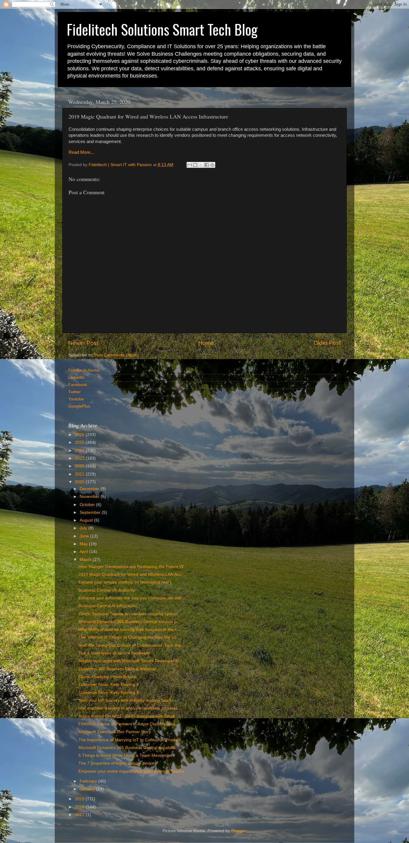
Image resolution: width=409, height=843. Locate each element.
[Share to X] (201, 165)
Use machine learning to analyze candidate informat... (129, 708)
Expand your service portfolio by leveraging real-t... (126, 582)
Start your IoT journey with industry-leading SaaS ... (127, 700)
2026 (80, 434)
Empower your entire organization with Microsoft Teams (131, 771)
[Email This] (190, 165)
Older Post (327, 343)
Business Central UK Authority (106, 590)
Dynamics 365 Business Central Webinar (117, 669)
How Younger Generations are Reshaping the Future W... (132, 566)
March (86, 560)
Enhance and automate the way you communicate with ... (132, 598)
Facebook (77, 384)
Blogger (238, 831)
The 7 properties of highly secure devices (117, 763)
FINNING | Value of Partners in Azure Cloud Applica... (128, 724)
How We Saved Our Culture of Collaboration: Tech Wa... (131, 645)
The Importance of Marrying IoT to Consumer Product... (131, 740)
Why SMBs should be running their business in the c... (129, 629)
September (91, 512)
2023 (80, 458)
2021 (80, 474)
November (90, 496)
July (84, 528)
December (90, 489)
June (85, 536)
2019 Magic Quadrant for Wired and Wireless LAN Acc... (131, 574)
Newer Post (83, 343)
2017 (80, 814)
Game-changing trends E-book (107, 677)
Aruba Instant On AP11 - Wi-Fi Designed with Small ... (129, 716)
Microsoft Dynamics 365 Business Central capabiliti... (128, 747)
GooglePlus (79, 406)
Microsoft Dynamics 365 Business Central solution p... (129, 621)
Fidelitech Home (83, 370)
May (84, 544)
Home (206, 343)
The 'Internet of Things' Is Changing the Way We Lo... (129, 637)
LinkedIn (76, 377)
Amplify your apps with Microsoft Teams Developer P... (129, 661)
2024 (80, 450)
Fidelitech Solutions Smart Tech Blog (162, 29)
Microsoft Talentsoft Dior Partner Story (114, 732)
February (89, 781)
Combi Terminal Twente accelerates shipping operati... (129, 614)
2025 (80, 442)
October (88, 504)
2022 (80, 466)
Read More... (81, 152)
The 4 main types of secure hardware (113, 653)
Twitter (74, 392)
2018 (80, 807)
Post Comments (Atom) (116, 355)
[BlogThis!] (195, 165)
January (88, 789)
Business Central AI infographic (107, 606)
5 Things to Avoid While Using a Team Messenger (125, 755)
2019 (80, 799)
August (87, 520)
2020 (80, 482)
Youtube (76, 399)
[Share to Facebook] (207, 165)
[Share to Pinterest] (212, 165)
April (84, 551)
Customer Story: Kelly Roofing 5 (108, 684)
